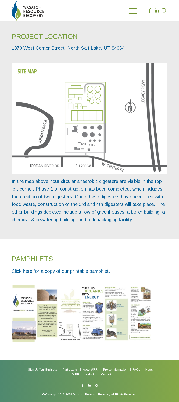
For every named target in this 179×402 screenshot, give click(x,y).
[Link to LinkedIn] (156, 10)
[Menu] (130, 10)
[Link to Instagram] (163, 10)
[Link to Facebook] (149, 10)
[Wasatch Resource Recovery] (28, 10)
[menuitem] (130, 10)
